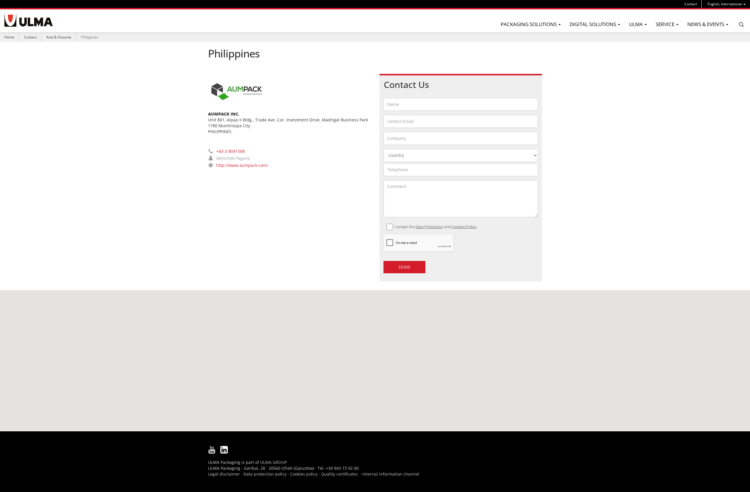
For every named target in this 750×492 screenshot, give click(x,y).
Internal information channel (390, 474)
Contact (690, 3)
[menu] (727, 3)
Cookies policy (304, 474)
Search (741, 24)
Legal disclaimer (224, 474)
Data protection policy (265, 474)
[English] (28, 21)
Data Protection (429, 226)
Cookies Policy (463, 226)
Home (9, 37)
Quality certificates (339, 474)
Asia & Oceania (58, 37)
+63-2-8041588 (230, 151)
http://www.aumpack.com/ (242, 165)
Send (404, 267)
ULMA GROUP (273, 462)
